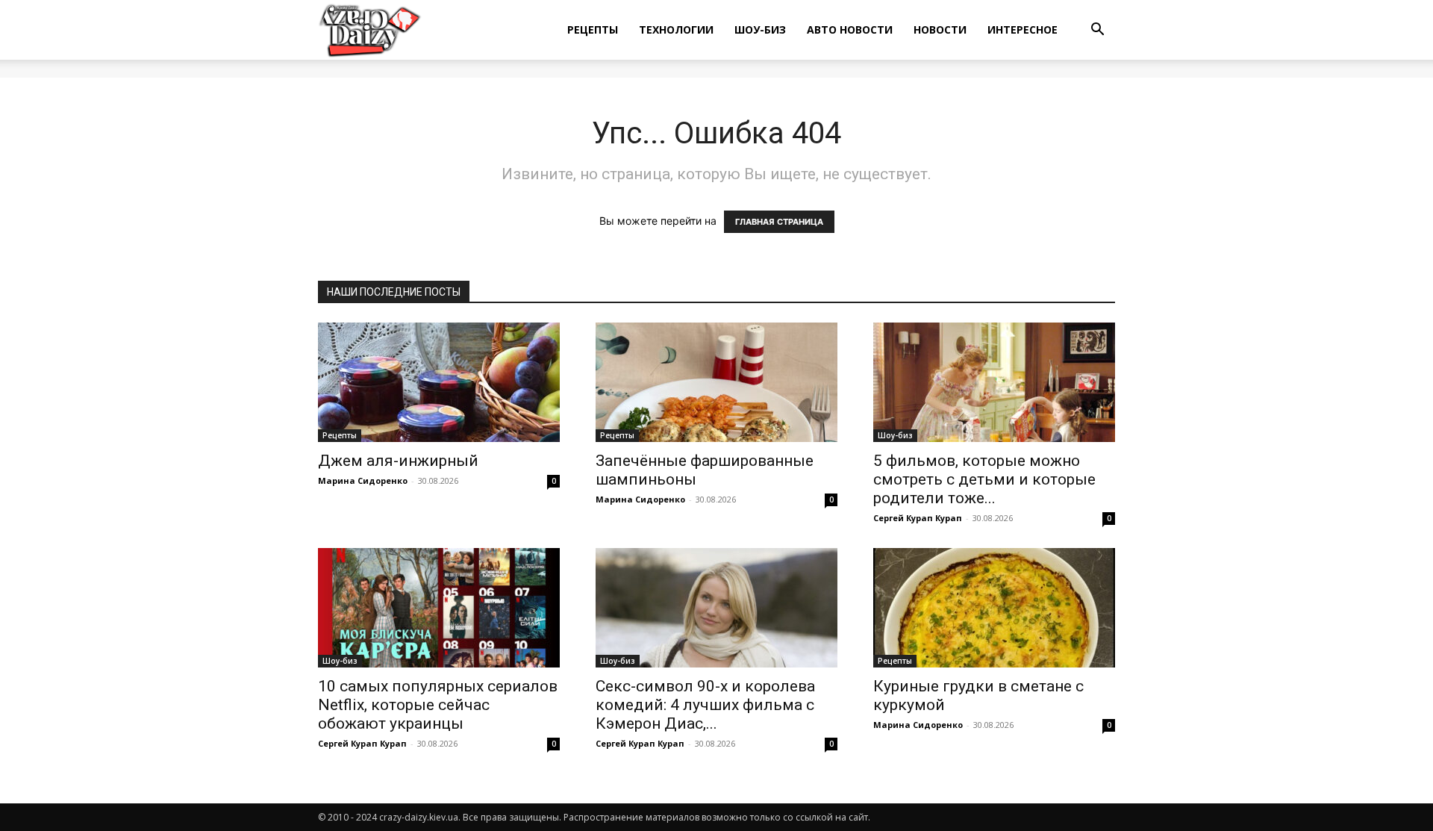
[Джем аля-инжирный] (439, 382)
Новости (940, 29)
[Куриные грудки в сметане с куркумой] (994, 607)
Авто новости (850, 29)
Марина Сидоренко (363, 480)
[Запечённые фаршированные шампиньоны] (716, 382)
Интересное (1022, 29)
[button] (1097, 31)
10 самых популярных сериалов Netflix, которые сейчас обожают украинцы (438, 704)
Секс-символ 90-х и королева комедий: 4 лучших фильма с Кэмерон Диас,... (705, 704)
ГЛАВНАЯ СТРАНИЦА (779, 222)
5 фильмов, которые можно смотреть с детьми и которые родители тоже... (984, 479)
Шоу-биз (760, 29)
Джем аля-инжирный (398, 461)
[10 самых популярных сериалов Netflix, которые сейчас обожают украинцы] (439, 607)
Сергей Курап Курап (917, 517)
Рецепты (592, 29)
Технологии (676, 29)
